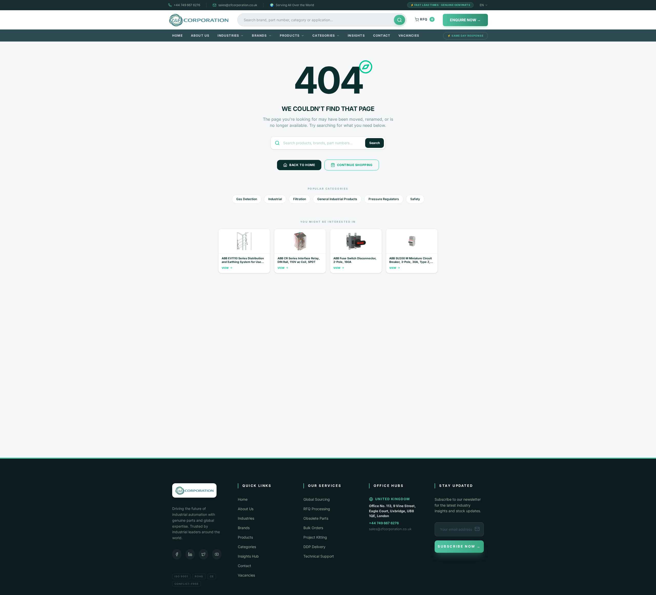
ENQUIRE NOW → (465, 20)
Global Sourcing (316, 499)
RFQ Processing (316, 509)
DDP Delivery (314, 547)
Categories (323, 35)
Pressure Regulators (383, 199)
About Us (200, 35)
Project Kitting (315, 537)
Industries (228, 35)
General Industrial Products (337, 199)
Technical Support (318, 556)
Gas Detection (246, 199)
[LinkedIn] (190, 554)
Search (374, 143)
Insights (356, 35)
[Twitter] (203, 554)
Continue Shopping (355, 165)
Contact (381, 35)
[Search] (399, 20)
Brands (259, 35)
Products (290, 35)
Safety (415, 199)
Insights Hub (248, 556)
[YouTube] (216, 554)
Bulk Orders (313, 528)
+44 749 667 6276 (187, 5)
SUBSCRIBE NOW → (459, 546)
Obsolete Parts (315, 518)
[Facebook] (176, 554)
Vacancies (408, 35)
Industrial (275, 199)
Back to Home (302, 165)
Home (177, 35)
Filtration (299, 199)
